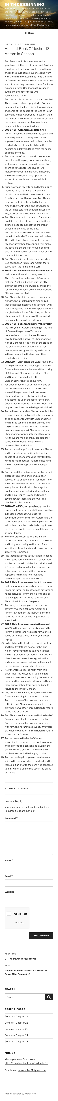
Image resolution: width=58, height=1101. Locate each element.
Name (9, 860)
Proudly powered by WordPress (20, 1093)
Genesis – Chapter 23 (16, 1041)
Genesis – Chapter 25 (16, 1029)
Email (9, 876)
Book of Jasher (19, 789)
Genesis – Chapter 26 (16, 1022)
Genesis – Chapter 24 (16, 1035)
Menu (31, 33)
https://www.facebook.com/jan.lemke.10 (26, 1063)
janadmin (30, 44)
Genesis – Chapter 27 (16, 1016)
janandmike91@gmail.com (32, 1070)
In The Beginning (24, 4)
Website (9, 891)
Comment (11, 818)
